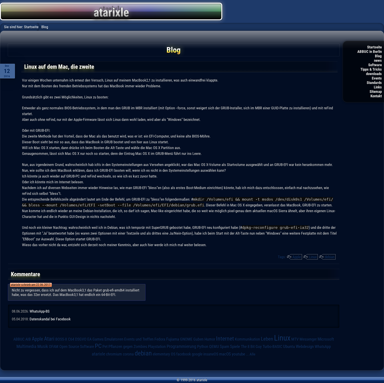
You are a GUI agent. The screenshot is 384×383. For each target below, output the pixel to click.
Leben (267, 339)
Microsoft (326, 339)
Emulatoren (113, 339)
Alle (252, 354)
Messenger (308, 339)
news (378, 60)
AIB (28, 339)
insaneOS (210, 354)
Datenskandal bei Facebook (50, 319)
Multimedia (26, 346)
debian (329, 257)
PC (98, 345)
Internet (225, 338)
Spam (224, 346)
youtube (238, 354)
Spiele (235, 346)
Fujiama (172, 339)
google (197, 354)
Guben (198, 339)
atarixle (98, 354)
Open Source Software (76, 346)
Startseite (374, 47)
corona (128, 354)
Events (377, 78)
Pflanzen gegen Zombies (127, 346)
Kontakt (376, 96)
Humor (209, 339)
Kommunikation (247, 339)
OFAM (53, 346)
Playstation (157, 346)
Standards (374, 82)
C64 (71, 339)
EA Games (95, 339)
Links (378, 87)
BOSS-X (61, 339)
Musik (42, 346)
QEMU (214, 346)
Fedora (159, 339)
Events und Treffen (139, 339)
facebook (183, 354)
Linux (313, 257)
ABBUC (18, 339)
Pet (105, 346)
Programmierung (181, 346)
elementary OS (164, 354)
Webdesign (305, 346)
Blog (378, 56)
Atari (49, 338)
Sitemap (376, 91)
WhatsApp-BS (40, 311)
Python (202, 346)
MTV (295, 339)
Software (375, 65)
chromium (114, 354)
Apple (296, 257)
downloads (374, 74)
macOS (225, 354)
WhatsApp (323, 346)
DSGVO (80, 339)
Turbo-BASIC (272, 346)
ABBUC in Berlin (369, 51)
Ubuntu (289, 346)
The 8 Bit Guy (251, 346)
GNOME (186, 339)
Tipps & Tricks (371, 69)
